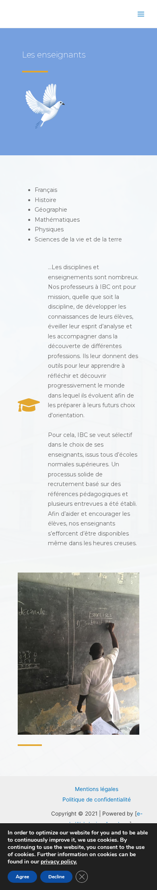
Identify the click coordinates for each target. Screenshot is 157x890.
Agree (22, 877)
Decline (56, 877)
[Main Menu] (141, 14)
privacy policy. (59, 861)
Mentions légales (96, 789)
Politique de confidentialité (96, 799)
